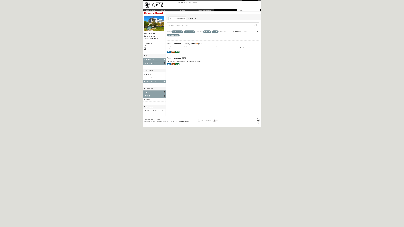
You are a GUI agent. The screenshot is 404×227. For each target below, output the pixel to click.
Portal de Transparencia (204, 10)
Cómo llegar (147, 119)
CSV (173, 52)
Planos (152, 119)
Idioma (180, 2)
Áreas (163, 10)
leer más (155, 38)
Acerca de (182, 10)
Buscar (189, 2)
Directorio (195, 2)
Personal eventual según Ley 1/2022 (181, 44)
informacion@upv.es (184, 121)
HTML (169, 52)
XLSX (177, 52)
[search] (255, 25)
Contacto (157, 119)
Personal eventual (174, 58)
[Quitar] (181, 31)
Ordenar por (236, 31)
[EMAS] (258, 121)
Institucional (158, 13)
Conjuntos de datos (149, 10)
